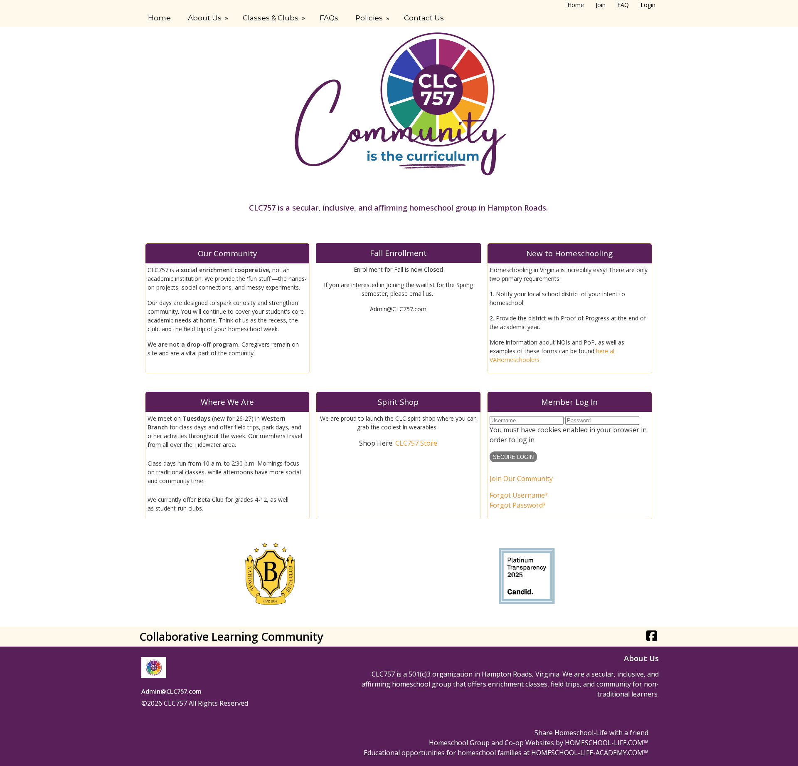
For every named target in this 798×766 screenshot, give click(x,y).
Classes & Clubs (275, 18)
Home (159, 18)
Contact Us (424, 18)
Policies (373, 18)
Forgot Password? (518, 505)
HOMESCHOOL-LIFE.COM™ (606, 742)
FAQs (329, 18)
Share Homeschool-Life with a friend (591, 732)
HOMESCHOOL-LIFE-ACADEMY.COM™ (589, 752)
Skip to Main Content (285, 703)
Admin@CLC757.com (171, 691)
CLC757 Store (416, 443)
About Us (209, 18)
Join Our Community (521, 478)
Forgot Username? (519, 495)
